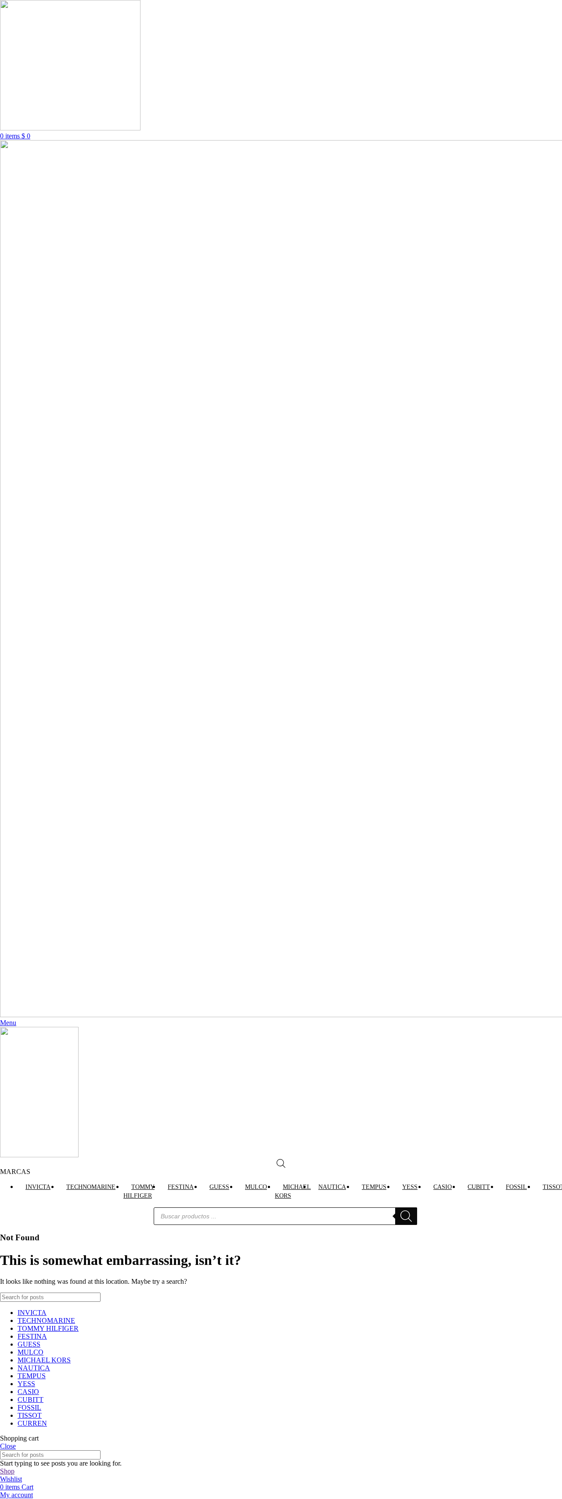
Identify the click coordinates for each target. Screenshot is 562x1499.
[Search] (552, 1297)
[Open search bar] (281, 1163)
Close (8, 1446)
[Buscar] (406, 1216)
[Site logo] (70, 128)
